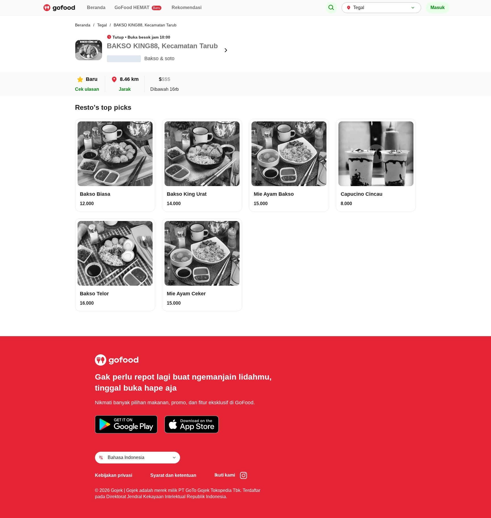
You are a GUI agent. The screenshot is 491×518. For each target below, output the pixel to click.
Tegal (102, 25)
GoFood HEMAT (137, 7)
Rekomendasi (186, 7)
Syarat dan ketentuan (173, 475)
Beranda (96, 7)
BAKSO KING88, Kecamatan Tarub (145, 25)
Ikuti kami (225, 475)
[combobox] (381, 8)
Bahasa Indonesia (126, 457)
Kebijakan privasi (113, 475)
